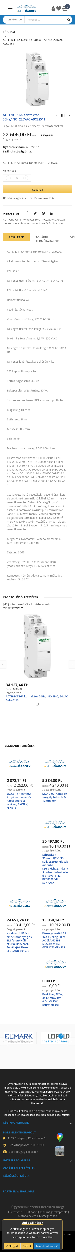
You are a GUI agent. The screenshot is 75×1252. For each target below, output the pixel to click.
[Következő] (69, 116)
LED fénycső (14, 1212)
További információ (47, 1246)
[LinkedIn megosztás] (52, 213)
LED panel (31, 1212)
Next (71, 1042)
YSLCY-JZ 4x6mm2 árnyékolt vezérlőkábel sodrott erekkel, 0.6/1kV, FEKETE (19, 801)
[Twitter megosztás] (35, 213)
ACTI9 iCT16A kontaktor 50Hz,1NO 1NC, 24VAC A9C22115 (37, 698)
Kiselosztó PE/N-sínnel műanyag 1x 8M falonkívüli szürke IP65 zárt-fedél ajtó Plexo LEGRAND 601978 (19, 942)
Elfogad (13, 1246)
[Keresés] (68, 19)
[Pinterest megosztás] (43, 213)
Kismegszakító (48, 1216)
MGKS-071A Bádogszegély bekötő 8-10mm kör (55, 797)
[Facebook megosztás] (27, 213)
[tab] (16, 239)
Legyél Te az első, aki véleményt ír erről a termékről (33, 126)
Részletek (16, 237)
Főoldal (9, 32)
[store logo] (26, 8)
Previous (4, 1042)
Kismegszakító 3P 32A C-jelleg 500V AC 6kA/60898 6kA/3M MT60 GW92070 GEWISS (54, 940)
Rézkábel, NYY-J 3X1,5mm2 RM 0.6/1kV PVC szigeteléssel (52, 999)
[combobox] (45, 20)
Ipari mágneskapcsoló (54, 1212)
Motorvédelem (27, 1216)
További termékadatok (47, 239)
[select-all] (13, 608)
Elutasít (26, 1246)
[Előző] (56, 116)
